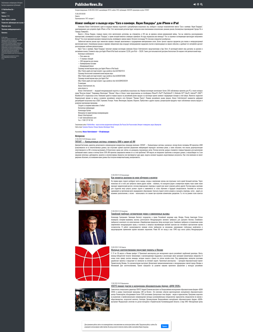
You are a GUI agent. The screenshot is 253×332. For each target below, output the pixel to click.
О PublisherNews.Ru (7, 9)
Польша (96, 127)
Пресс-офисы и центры (9, 19)
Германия (85, 127)
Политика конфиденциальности (11, 29)
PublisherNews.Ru (88, 4)
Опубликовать (5, 2)
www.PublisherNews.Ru (6, 57)
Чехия (112, 127)
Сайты (3, 12)
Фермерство (158, 124)
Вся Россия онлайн (132, 124)
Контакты (4, 32)
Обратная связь (6, 26)
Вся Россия (123, 124)
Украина (100, 127)
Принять (164, 326)
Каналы (6, 16)
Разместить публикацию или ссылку (12, 22)
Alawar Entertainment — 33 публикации (96, 131)
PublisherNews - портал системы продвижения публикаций (103, 124)
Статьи (2, 59)
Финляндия (107, 127)
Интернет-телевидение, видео (146, 124)
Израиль (90, 127)
